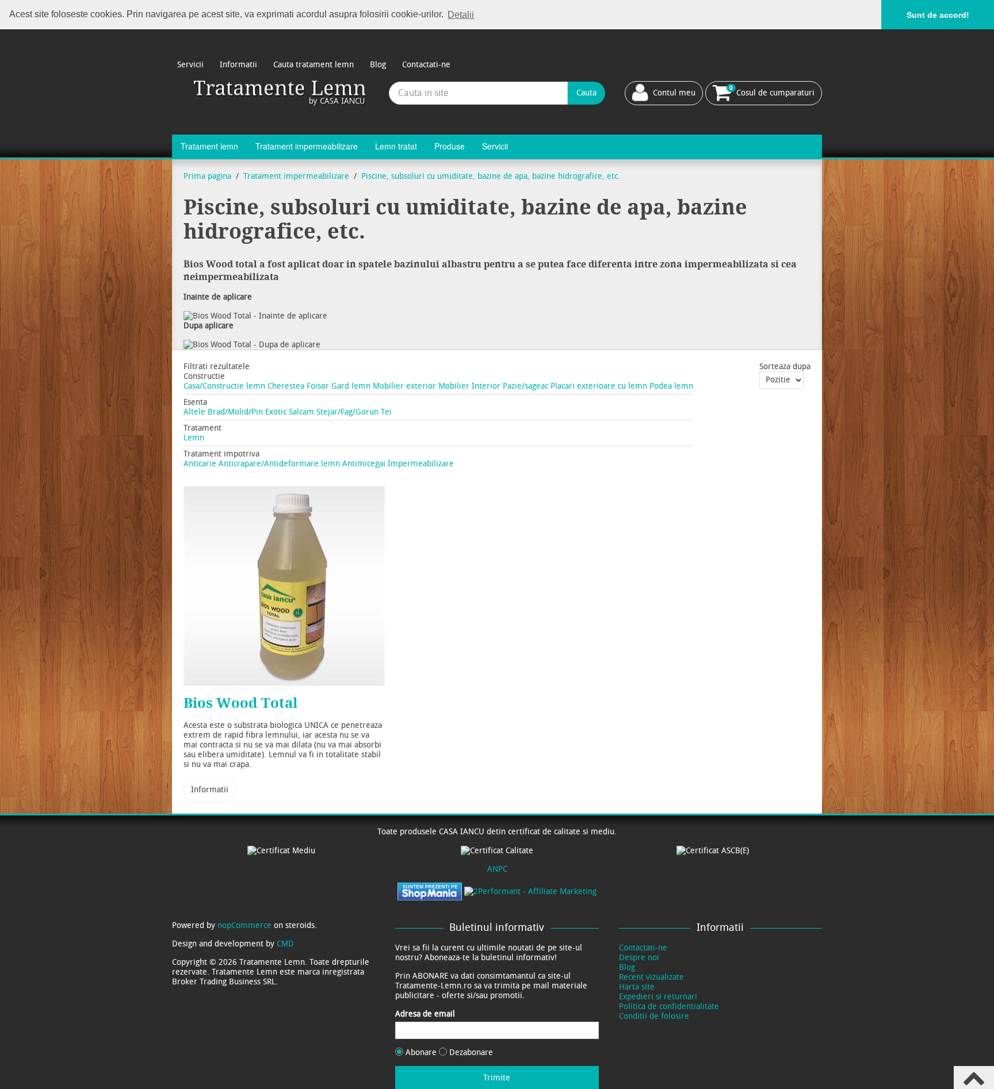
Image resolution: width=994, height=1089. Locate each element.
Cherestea (285, 386)
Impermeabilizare (421, 464)
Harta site (637, 987)
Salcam (301, 412)
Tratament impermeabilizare (306, 146)
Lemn (193, 438)
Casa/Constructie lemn (224, 386)
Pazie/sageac (525, 386)
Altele (194, 412)
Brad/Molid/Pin (235, 412)
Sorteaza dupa (785, 366)
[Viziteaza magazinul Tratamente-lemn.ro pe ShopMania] (429, 891)
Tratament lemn (209, 146)
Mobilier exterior (404, 386)
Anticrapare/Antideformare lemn (279, 464)
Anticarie (199, 464)
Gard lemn (350, 386)
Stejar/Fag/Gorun (347, 412)
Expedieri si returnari (658, 997)
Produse (449, 146)
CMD (285, 944)
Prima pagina (207, 176)
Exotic (275, 412)
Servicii (190, 65)
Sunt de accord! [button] (938, 15)
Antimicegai (363, 464)
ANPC (497, 869)
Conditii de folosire (654, 1016)
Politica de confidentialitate (669, 1006)
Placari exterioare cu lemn (598, 386)
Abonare (421, 1052)
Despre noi (639, 958)
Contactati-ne (426, 65)
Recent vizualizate (651, 977)
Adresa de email (425, 1014)
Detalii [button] (461, 15)
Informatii (238, 65)
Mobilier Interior (469, 386)
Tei (386, 412)
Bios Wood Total (240, 703)
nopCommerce (244, 925)
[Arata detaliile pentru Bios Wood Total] (284, 586)
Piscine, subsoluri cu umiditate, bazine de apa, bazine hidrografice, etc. (490, 176)
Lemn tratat (396, 146)
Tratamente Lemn (280, 93)
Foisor (318, 386)
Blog (378, 65)
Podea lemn (671, 386)
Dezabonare (470, 1052)
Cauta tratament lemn (313, 65)
